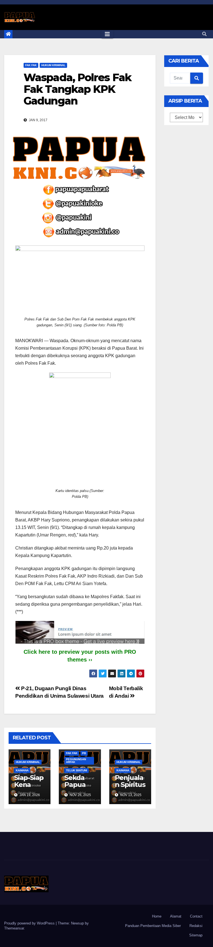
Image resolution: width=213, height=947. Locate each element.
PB (84, 753)
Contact (196, 916)
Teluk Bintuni (76, 770)
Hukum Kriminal (53, 65)
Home (156, 916)
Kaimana (22, 770)
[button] (204, 34)
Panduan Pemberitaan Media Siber (153, 926)
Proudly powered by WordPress (30, 923)
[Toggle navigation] (107, 34)
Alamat (175, 916)
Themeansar (14, 928)
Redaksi (195, 926)
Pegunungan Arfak (76, 761)
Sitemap (195, 935)
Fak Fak (31, 65)
